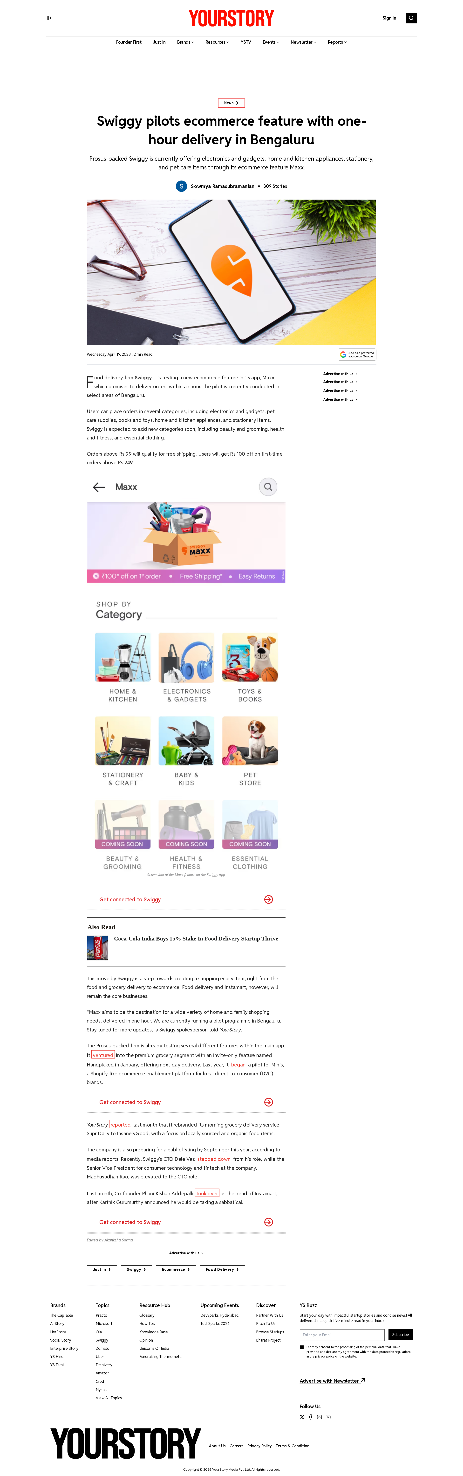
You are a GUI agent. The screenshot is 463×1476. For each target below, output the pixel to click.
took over (207, 1193)
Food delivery (220, 1269)
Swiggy (134, 1269)
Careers (237, 1445)
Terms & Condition (292, 1445)
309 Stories (275, 186)
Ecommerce (173, 1269)
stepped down (214, 1159)
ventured (103, 1055)
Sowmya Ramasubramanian (222, 186)
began (238, 1064)
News (229, 102)
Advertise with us (184, 1253)
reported (121, 1124)
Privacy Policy (259, 1445)
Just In (99, 1269)
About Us (217, 1445)
